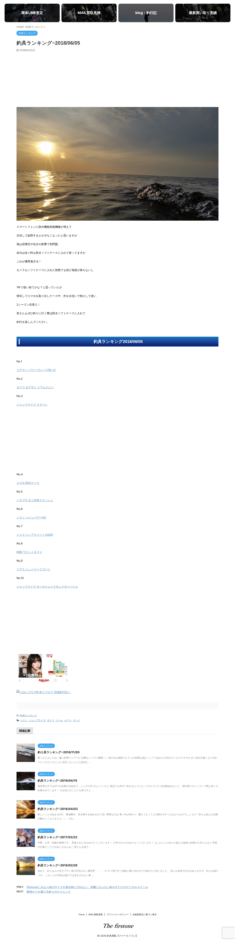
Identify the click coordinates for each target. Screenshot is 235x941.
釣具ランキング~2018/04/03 (58, 809)
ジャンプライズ (37, 720)
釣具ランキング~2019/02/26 (57, 865)
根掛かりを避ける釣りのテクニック (49, 891)
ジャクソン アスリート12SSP (35, 535)
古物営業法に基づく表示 (144, 914)
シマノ (23, 720)
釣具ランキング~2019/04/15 (57, 780)
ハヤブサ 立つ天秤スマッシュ (35, 500)
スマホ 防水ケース (28, 483)
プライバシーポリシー (117, 914)
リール (59, 720)
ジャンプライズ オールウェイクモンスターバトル (47, 586)
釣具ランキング (28, 715)
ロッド (76, 720)
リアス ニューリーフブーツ (33, 569)
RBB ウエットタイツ (29, 552)
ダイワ (50, 720)
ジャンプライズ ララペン (32, 404)
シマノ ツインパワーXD (31, 517)
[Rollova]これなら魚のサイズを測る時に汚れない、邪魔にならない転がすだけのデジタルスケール (87, 887)
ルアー (67, 720)
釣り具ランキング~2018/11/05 (58, 752)
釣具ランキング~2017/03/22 (57, 837)
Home (82, 914)
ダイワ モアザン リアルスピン (35, 387)
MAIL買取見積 (95, 914)
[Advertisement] (117, 79)
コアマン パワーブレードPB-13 (36, 370)
